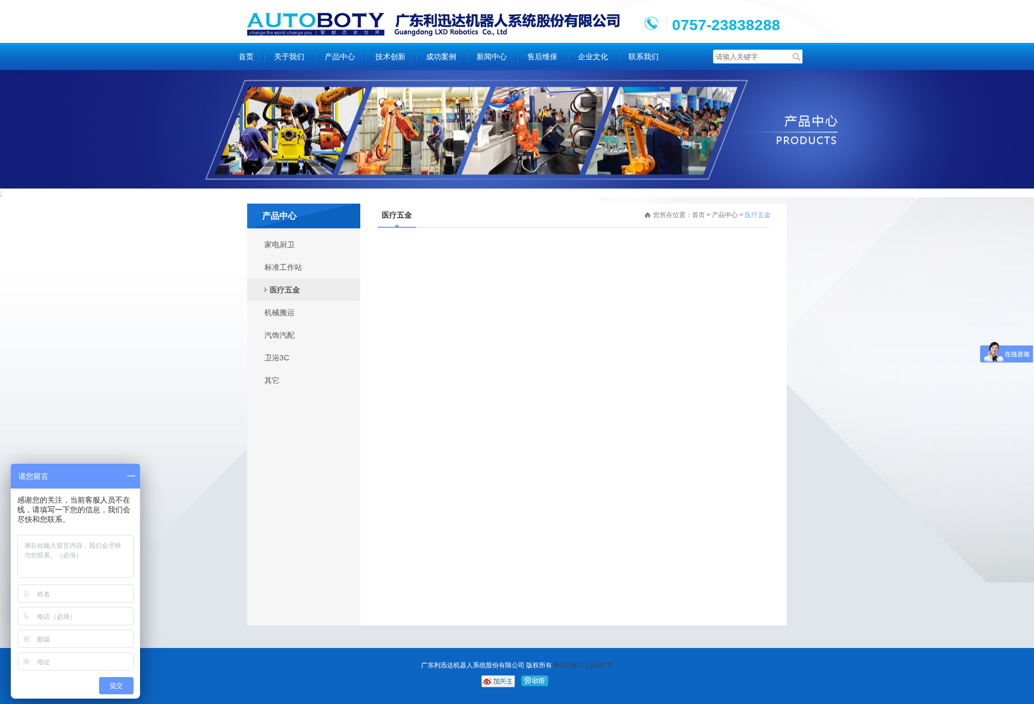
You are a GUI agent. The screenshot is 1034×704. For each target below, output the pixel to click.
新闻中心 (492, 56)
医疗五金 (285, 289)
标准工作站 (283, 267)
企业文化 (593, 56)
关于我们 (289, 56)
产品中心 (340, 56)
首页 (246, 56)
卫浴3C (276, 357)
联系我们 (643, 56)
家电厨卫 (279, 244)
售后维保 (542, 56)
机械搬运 (279, 312)
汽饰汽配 (279, 335)
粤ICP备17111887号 (582, 665)
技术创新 (390, 56)
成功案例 (441, 56)
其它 (272, 380)
